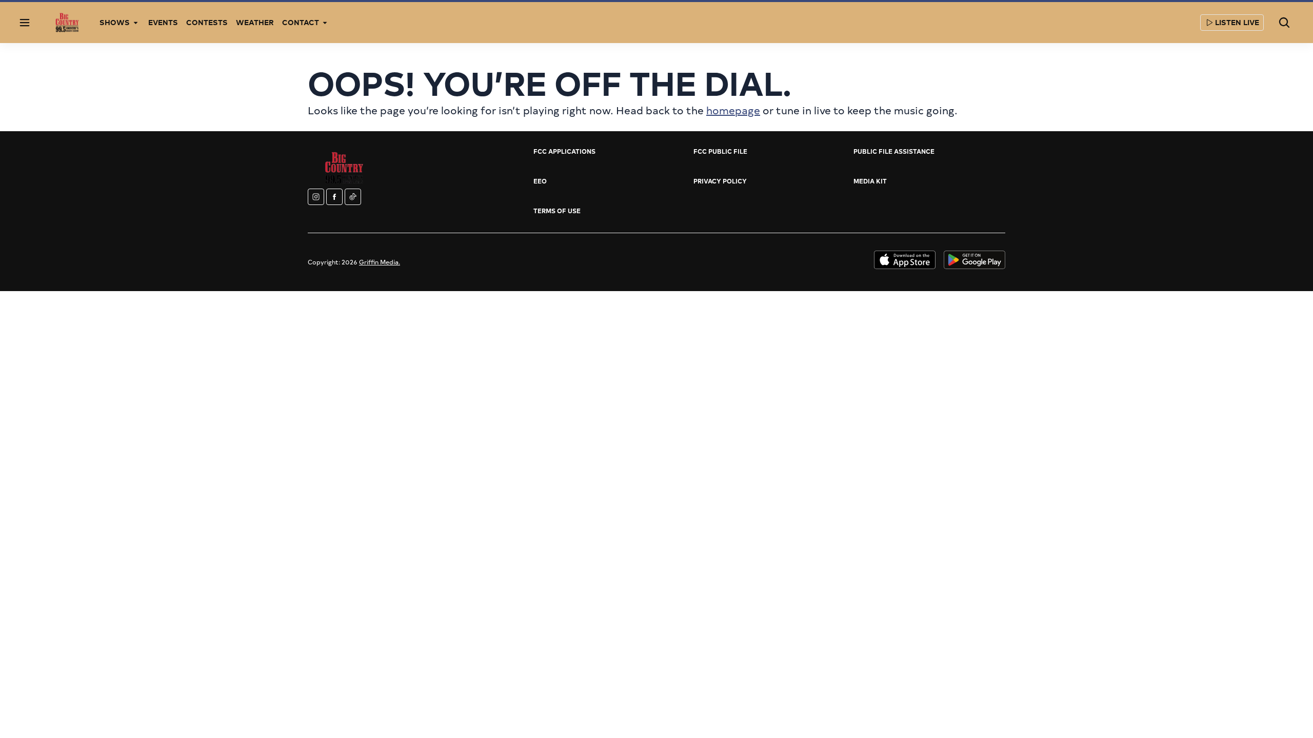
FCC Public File (720, 151)
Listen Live (1237, 22)
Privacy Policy (720, 180)
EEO (540, 180)
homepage (733, 110)
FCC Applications (564, 151)
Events (163, 22)
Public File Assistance (893, 151)
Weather (255, 22)
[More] (136, 22)
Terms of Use (557, 210)
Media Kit (870, 180)
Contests (207, 22)
